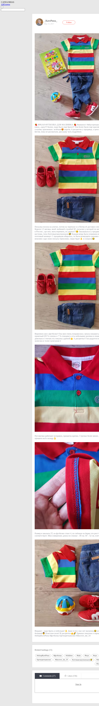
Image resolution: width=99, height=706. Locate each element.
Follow (69, 22)
